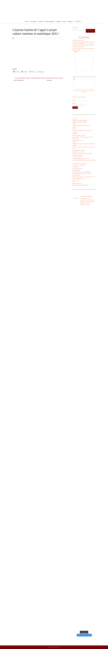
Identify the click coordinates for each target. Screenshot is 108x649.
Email (73, 104)
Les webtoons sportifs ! (77, 168)
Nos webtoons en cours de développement (81, 171)
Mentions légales (76, 170)
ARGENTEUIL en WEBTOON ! (79, 122)
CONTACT (75, 133)
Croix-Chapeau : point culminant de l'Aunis (82, 137)
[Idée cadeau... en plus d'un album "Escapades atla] (81, 377)
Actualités (58, 21)
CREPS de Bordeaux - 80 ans (79, 135)
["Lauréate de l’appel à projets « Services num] (87, 357)
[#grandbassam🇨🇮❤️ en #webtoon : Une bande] (75, 253)
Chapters (74, 128)
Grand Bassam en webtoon (78, 150)
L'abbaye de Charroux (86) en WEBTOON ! (82, 153)
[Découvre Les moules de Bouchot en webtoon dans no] (87, 594)
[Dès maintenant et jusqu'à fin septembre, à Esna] (87, 223)
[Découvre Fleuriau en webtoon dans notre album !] (93, 594)
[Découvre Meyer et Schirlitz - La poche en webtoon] (93, 525)
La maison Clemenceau (77, 155)
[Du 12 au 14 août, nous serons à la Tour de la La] (81, 505)
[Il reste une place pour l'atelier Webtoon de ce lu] (87, 508)
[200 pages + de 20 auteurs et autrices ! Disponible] (75, 463)
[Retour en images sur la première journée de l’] (75, 505)
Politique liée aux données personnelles (81, 173)
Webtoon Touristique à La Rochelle (80, 185)
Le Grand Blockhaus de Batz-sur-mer (80, 158)
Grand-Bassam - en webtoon (78, 152)
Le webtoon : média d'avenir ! (79, 165)
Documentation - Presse (77, 140)
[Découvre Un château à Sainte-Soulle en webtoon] (75, 594)
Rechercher (75, 27)
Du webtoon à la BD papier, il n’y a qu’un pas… (83, 43)
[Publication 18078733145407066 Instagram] (81, 210)
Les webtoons (33, 21)
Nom (73, 100)
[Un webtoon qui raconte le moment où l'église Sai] (93, 234)
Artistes (64, 21)
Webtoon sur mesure (77, 183)
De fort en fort (75, 138)
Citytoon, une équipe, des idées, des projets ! (82, 130)
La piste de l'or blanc (77, 157)
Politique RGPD (76, 175)
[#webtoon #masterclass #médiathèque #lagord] (81, 459)
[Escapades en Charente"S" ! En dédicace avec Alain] (75, 315)
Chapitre (74, 127)
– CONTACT (77, 21)
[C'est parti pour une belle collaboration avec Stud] (87, 461)
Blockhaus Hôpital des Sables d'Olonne (81, 125)
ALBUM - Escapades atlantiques (79, 120)
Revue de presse (76, 180)
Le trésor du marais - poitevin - (79, 163)
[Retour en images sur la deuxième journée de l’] (93, 472)
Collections (70, 21)
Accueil (26, 21)
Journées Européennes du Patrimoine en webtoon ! (83, 41)
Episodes (74, 142)
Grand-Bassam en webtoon (78, 40)
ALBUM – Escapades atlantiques (46, 21)
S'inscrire (75, 107)
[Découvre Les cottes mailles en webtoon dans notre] (81, 592)
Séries (73, 181)
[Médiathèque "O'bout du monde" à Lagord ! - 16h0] (93, 330)
